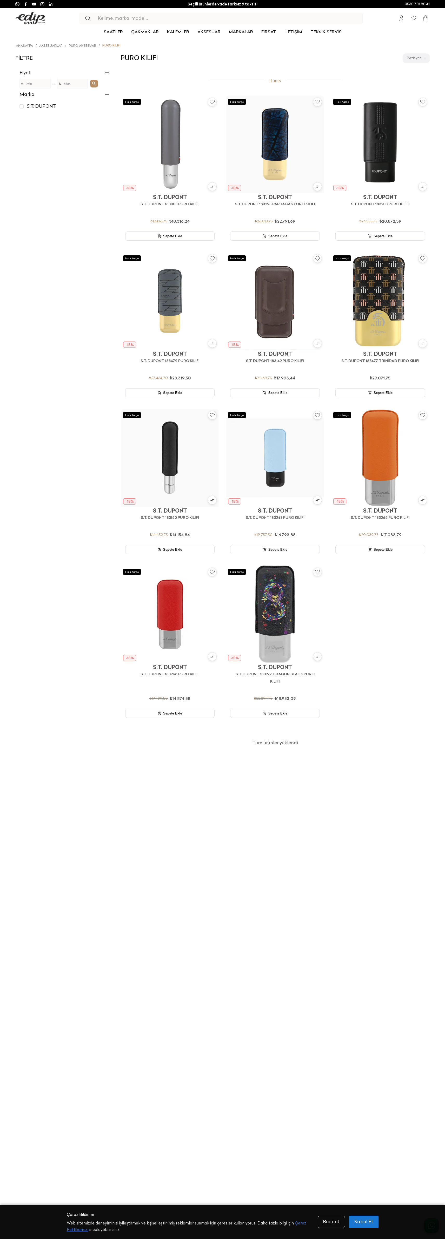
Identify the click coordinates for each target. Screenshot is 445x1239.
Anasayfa (24, 45)
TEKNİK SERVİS (326, 31)
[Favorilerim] (414, 18)
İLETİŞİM (293, 31)
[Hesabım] (401, 18)
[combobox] (416, 58)
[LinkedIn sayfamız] (51, 4)
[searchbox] (230, 18)
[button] (64, 73)
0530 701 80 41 (417, 4)
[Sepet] (426, 18)
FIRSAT (268, 31)
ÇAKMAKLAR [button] (145, 31)
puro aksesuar (82, 45)
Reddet (331, 1221)
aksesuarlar (51, 45)
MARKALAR (241, 31)
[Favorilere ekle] (212, 102)
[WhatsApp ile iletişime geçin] (17, 4)
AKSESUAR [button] (209, 31)
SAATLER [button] (113, 31)
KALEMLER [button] (178, 31)
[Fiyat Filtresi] (94, 83)
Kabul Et (363, 1221)
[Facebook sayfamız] (26, 4)
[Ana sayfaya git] (30, 18)
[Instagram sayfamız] (42, 4)
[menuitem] (113, 31)
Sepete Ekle (172, 236)
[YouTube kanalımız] (34, 4)
